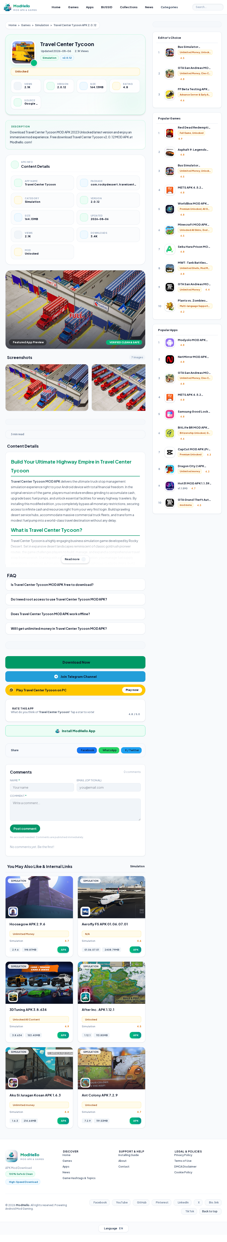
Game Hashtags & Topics (79, 1178)
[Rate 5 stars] (139, 708)
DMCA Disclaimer (185, 1166)
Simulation (42, 25)
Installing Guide (128, 1155)
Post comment (25, 829)
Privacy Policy (183, 1155)
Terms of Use (183, 1160)
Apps (66, 1166)
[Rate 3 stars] (134, 708)
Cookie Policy (183, 1172)
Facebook (87, 750)
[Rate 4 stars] (136, 708)
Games (26, 25)
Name (15, 780)
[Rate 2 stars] (131, 708)
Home (13, 25)
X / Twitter (132, 750)
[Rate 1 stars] (128, 708)
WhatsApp (110, 750)
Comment (18, 795)
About (122, 1160)
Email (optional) (89, 780)
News (66, 1172)
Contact (123, 1166)
